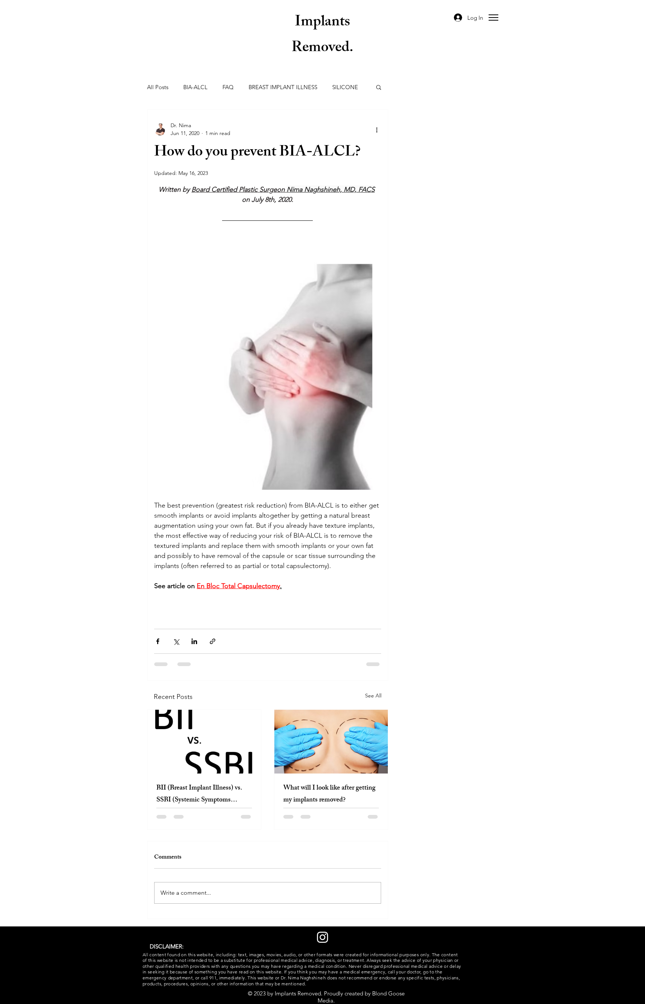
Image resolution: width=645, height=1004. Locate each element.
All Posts (157, 87)
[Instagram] (322, 937)
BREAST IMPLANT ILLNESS (283, 87)
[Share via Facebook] (157, 641)
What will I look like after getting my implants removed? (329, 794)
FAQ (228, 87)
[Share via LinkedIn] (194, 641)
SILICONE (345, 87)
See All (373, 695)
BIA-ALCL (195, 87)
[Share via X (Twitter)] (176, 641)
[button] (493, 17)
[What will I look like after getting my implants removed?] (331, 742)
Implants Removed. (322, 36)
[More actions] (376, 129)
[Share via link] (212, 641)
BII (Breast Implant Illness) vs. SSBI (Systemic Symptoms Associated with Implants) (199, 794)
